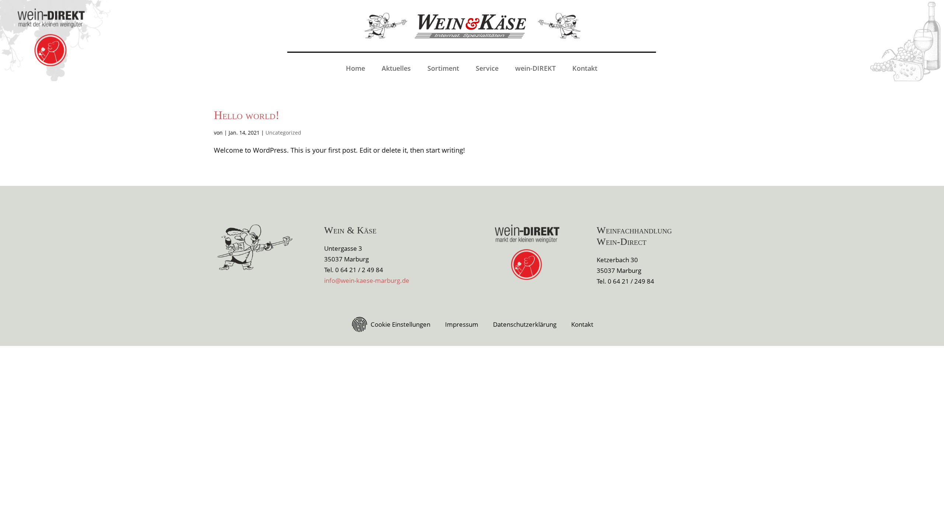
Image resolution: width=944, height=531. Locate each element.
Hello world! (247, 115)
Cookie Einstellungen (400, 324)
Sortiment (443, 68)
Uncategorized (283, 132)
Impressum (461, 324)
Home (355, 68)
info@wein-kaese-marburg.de (366, 280)
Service (487, 68)
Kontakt (584, 68)
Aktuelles (396, 68)
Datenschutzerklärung (524, 324)
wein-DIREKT (535, 68)
